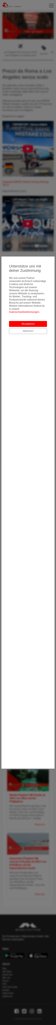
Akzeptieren (28, 324)
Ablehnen (28, 331)
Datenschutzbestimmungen (24, 312)
